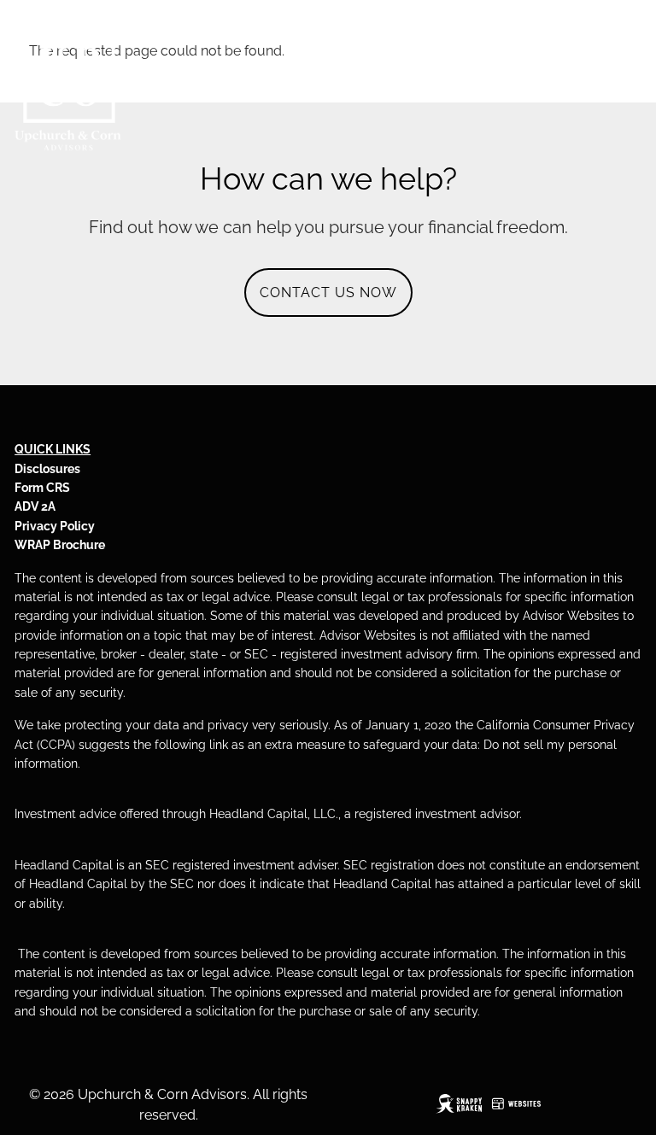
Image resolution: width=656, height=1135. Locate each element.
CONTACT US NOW (328, 292)
